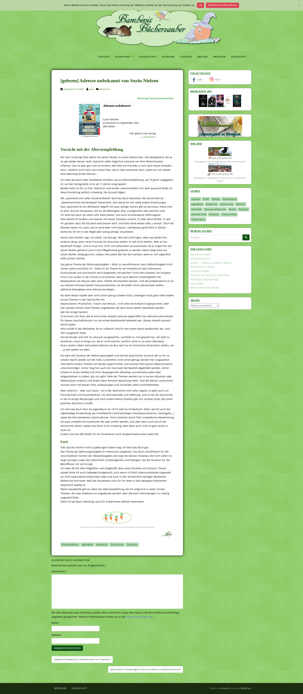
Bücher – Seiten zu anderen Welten (211, 262)
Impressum (219, 56)
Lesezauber (197, 283)
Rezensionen (122, 56)
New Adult (196, 209)
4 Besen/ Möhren (70, 544)
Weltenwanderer (200, 258)
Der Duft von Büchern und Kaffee (210, 275)
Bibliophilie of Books (202, 266)
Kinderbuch (101, 544)
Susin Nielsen (117, 544)
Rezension (105, 89)
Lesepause (186, 56)
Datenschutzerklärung (222, 5)
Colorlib (224, 688)
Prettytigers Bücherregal (204, 279)
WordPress (246, 688)
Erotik (206, 199)
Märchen (240, 204)
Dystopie (195, 199)
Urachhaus (149, 137)
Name (55, 622)
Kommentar (60, 571)
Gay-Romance (229, 199)
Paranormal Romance (215, 209)
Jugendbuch (87, 544)
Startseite (104, 56)
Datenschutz (238, 56)
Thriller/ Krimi (198, 219)
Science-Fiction (229, 214)
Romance (243, 209)
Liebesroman (226, 204)
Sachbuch (214, 214)
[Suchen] (246, 237)
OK (200, 5)
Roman (232, 209)
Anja (91, 89)
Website (56, 635)
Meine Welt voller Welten (205, 287)
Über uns (202, 56)
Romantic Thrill (198, 214)
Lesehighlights (148, 56)
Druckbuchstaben (200, 254)
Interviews (168, 56)
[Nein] (298, 5)
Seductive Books (199, 271)
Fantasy (216, 199)
